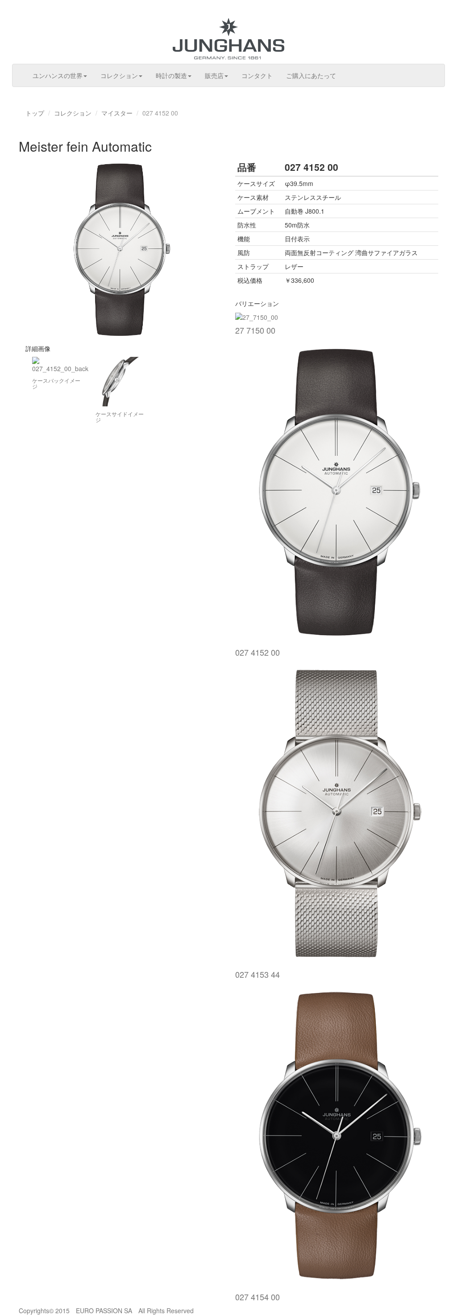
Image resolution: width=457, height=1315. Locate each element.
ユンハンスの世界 (58, 75)
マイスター (117, 112)
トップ (34, 112)
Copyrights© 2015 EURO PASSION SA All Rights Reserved (106, 1310)
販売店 (214, 75)
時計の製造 (171, 75)
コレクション (119, 75)
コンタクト (257, 75)
